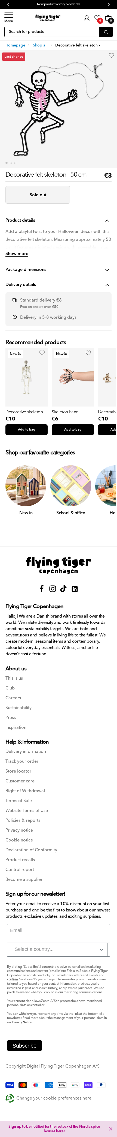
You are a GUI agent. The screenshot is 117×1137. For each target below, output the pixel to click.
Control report (19, 870)
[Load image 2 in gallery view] (11, 163)
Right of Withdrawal (25, 791)
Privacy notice (19, 830)
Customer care (20, 781)
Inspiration (15, 727)
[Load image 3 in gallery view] (15, 163)
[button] (8, 18)
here (60, 1131)
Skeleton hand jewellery (65, 412)
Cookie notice (19, 840)
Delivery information (25, 752)
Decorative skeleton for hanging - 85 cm (24, 412)
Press (10, 718)
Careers (13, 698)
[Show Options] (101, 949)
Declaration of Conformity (31, 850)
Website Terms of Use (26, 811)
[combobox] (59, 949)
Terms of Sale (18, 801)
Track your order (21, 761)
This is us (14, 678)
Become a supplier (23, 879)
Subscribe (24, 1046)
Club (10, 688)
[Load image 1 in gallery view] (6, 163)
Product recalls (20, 860)
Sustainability (18, 708)
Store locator (18, 771)
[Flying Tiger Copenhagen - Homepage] (48, 18)
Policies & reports (22, 820)
